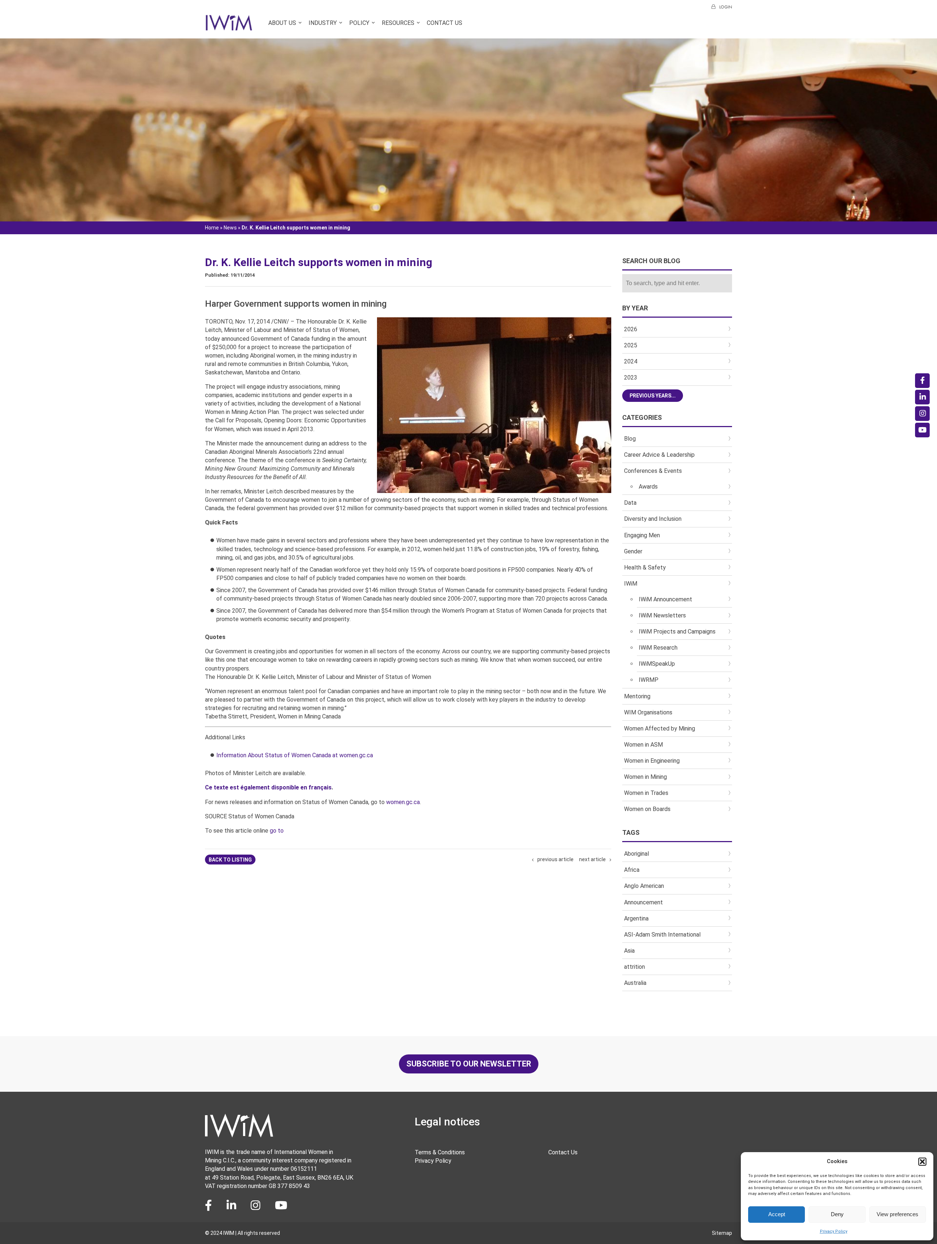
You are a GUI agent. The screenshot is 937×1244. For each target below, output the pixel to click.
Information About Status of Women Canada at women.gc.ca (294, 755)
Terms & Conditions (440, 1152)
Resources (398, 22)
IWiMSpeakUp (657, 663)
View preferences (897, 1214)
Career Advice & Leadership (659, 454)
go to (277, 830)
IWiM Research (658, 647)
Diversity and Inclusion (653, 518)
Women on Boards (647, 809)
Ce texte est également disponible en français (268, 787)
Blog (630, 438)
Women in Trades (646, 792)
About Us (282, 22)
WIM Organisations (648, 712)
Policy (359, 22)
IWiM (630, 583)
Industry (323, 22)
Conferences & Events (653, 470)
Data (630, 502)
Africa (631, 869)
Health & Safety (645, 567)
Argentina (636, 918)
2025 (630, 345)
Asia (629, 950)
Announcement (643, 902)
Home (212, 228)
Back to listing (230, 860)
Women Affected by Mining (659, 728)
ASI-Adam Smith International (662, 934)
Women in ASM (643, 744)
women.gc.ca (403, 802)
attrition (634, 966)
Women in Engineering (652, 760)
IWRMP (648, 679)
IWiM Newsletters (662, 615)
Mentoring (637, 696)
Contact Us (444, 22)
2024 (630, 361)
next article (592, 859)
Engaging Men (642, 535)
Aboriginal (636, 853)
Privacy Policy (833, 1231)
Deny (837, 1214)
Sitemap (722, 1233)
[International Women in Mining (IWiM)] (229, 26)
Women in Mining (645, 776)
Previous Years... (653, 396)
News (230, 228)
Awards (648, 486)
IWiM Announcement (665, 599)
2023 (630, 377)
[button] (922, 1161)
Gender (633, 551)
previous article (555, 859)
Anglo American (644, 885)
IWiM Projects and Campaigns (677, 631)
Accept (776, 1214)
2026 (630, 329)
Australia (635, 982)
